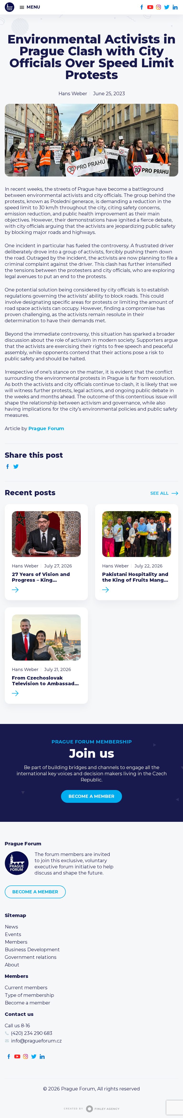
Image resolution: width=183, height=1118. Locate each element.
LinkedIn (175, 7)
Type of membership (29, 995)
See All (159, 493)
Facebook (142, 7)
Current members (26, 987)
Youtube (150, 7)
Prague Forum (9, 7)
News (11, 927)
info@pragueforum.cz (36, 1041)
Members (16, 942)
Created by (73, 1109)
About (12, 965)
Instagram (159, 7)
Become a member (91, 796)
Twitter (167, 7)
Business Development (32, 949)
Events (13, 934)
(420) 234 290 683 (31, 1033)
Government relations (30, 957)
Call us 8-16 (17, 1025)
